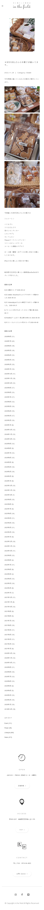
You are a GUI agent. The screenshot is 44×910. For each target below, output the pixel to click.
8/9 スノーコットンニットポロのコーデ (17, 322)
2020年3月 (7, 695)
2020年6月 (7, 681)
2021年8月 (7, 616)
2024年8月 (7, 448)
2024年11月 (8, 434)
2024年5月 (7, 462)
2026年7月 (7, 341)
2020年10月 (8, 662)
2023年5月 (7, 518)
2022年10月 (8, 551)
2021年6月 (7, 625)
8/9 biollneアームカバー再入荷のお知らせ (17, 318)
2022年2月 (7, 588)
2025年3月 (7, 416)
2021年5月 (7, 630)
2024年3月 (7, 471)
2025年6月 (7, 402)
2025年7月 (7, 397)
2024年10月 (8, 439)
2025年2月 (7, 420)
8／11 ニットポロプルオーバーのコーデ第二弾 (19, 310)
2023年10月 (8, 495)
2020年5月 (7, 686)
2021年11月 (8, 602)
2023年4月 (7, 523)
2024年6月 (7, 457)
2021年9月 (7, 611)
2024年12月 (8, 430)
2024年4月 (7, 467)
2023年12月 (8, 485)
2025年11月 (8, 378)
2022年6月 (7, 569)
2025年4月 (7, 411)
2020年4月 (7, 690)
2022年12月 (8, 541)
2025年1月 (7, 425)
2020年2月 (7, 700)
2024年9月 (7, 444)
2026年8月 (7, 336)
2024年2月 (7, 476)
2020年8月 (7, 672)
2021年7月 (7, 621)
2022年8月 (7, 560)
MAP (21, 830)
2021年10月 (8, 607)
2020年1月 (7, 704)
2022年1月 (7, 593)
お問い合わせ (21, 874)
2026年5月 (7, 350)
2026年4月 (7, 355)
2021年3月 (7, 639)
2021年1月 (7, 648)
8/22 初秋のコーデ (10, 290)
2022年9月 (7, 555)
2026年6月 (7, 346)
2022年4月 (7, 579)
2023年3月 (7, 527)
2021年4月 (7, 635)
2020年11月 (8, 658)
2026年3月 (7, 360)
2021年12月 (8, 597)
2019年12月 (8, 709)
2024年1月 (7, 481)
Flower (6, 728)
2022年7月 (7, 565)
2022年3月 (7, 583)
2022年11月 (8, 546)
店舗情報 (21, 786)
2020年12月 (8, 653)
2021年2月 (7, 644)
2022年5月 (7, 574)
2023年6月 (7, 513)
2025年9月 (7, 388)
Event (29, 73)
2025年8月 (7, 392)
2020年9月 (7, 667)
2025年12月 (8, 374)
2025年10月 (8, 383)
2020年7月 (7, 676)
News (6, 737)
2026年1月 (7, 369)
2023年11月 (8, 490)
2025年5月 (7, 406)
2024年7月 (7, 453)
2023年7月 (7, 509)
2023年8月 (7, 504)
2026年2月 (7, 364)
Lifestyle (7, 732)
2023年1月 (7, 537)
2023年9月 (7, 499)
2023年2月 (7, 532)
